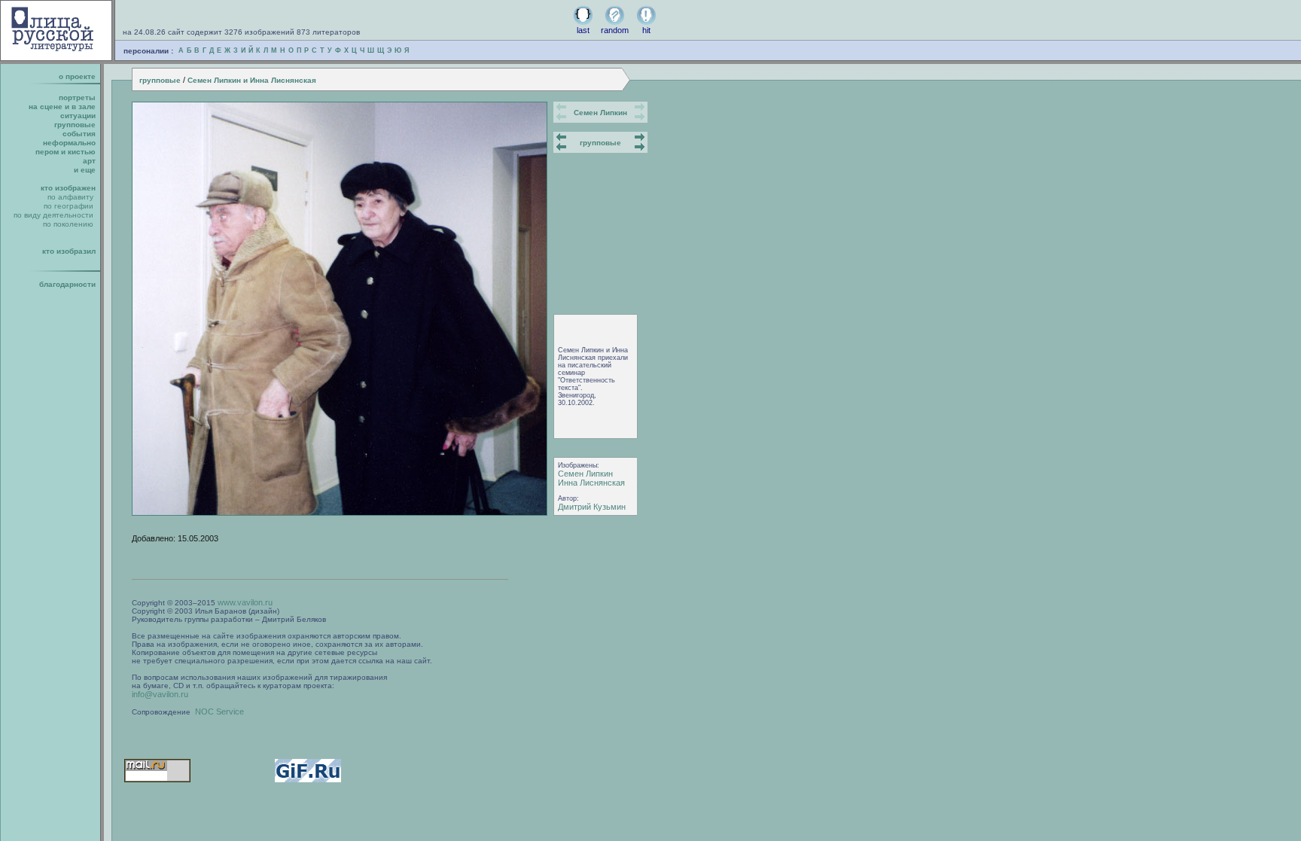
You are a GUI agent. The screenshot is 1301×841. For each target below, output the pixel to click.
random (615, 30)
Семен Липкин (600, 112)
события (79, 134)
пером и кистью (65, 152)
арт (89, 161)
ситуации (78, 115)
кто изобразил (69, 251)
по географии (68, 206)
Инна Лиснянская (591, 482)
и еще (85, 170)
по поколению (68, 224)
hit (646, 30)
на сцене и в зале (62, 106)
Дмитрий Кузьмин (592, 506)
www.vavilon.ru (245, 602)
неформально (69, 143)
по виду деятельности (53, 215)
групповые (160, 80)
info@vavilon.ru (160, 694)
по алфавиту (70, 197)
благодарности (67, 284)
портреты (77, 97)
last (583, 30)
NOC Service (219, 711)
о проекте (77, 76)
